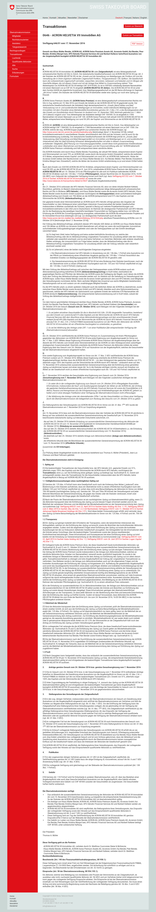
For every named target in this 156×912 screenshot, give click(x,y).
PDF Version (137, 44)
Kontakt (53, 18)
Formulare (14, 76)
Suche (15, 69)
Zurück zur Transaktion (133, 35)
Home (45, 18)
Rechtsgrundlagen (17, 51)
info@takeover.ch (49, 906)
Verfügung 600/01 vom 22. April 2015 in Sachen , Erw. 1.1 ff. (93, 506)
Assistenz (16, 43)
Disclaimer (83, 18)
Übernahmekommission (20, 32)
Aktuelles (62, 18)
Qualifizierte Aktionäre (21, 62)
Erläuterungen (18, 73)
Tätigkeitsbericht (19, 47)
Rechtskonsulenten (20, 40)
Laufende (16, 58)
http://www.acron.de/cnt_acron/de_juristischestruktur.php (67, 132)
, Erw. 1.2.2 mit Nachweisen (86, 509)
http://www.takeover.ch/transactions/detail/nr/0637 (65, 181)
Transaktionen (16, 54)
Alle (13, 65)
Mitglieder (16, 36)
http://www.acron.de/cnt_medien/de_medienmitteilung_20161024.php (73, 218)
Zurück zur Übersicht (134, 26)
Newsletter (72, 18)
